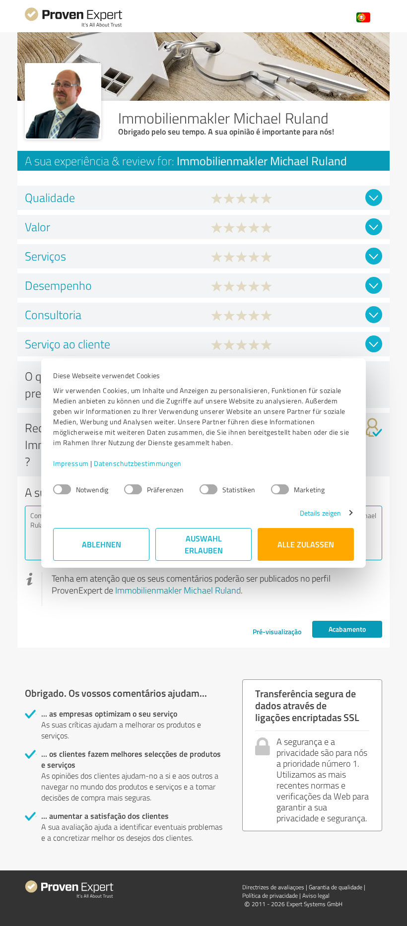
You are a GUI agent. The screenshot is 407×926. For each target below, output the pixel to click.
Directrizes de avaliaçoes (273, 887)
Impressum (71, 463)
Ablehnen (101, 544)
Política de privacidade (270, 895)
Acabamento (347, 629)
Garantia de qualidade (335, 887)
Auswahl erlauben (204, 544)
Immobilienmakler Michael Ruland (178, 590)
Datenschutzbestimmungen (138, 463)
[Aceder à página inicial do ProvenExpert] (73, 25)
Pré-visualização (277, 631)
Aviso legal (316, 895)
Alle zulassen (305, 544)
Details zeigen (320, 513)
